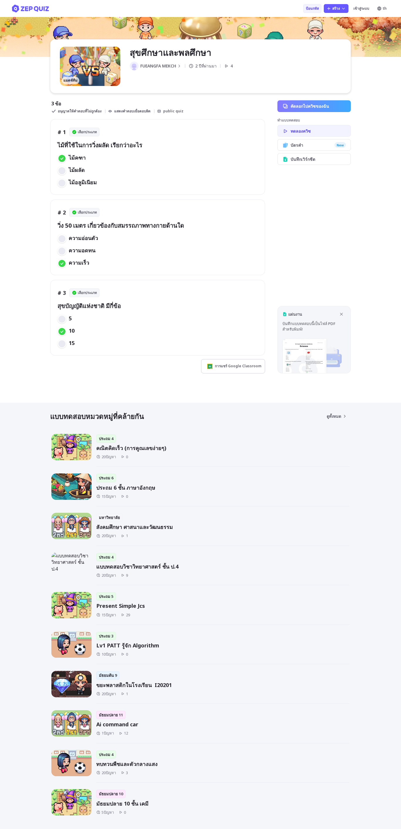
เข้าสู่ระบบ (361, 8)
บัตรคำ (317, 145)
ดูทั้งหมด (334, 416)
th (385, 8)
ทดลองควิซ (301, 131)
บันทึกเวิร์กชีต (303, 159)
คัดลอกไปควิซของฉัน (310, 106)
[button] (314, 339)
